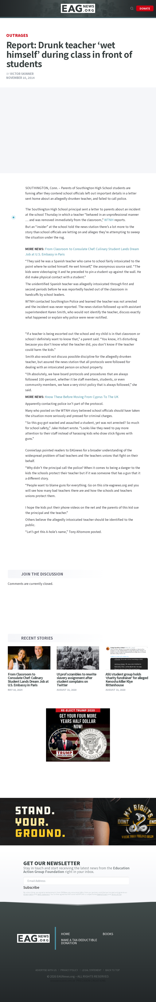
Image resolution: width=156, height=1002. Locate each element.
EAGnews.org (33, 938)
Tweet (11, 191)
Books (108, 933)
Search (131, 8)
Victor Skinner (22, 74)
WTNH (109, 219)
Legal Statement (91, 970)
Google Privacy (102, 894)
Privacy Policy (69, 970)
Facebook (117, 8)
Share (11, 185)
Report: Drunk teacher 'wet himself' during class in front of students (78, 8)
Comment (11, 219)
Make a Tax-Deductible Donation (79, 941)
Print (11, 226)
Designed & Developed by (78, 980)
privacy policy (28, 894)
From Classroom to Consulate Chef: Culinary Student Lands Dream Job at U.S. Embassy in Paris (28, 679)
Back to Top (112, 970)
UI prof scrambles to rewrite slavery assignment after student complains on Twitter (76, 679)
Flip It (11, 212)
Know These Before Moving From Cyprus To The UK (81, 396)
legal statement (43, 894)
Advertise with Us (46, 970)
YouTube (126, 8)
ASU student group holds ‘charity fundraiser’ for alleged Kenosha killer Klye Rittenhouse (127, 679)
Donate (145, 8)
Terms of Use (116, 894)
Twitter (121, 8)
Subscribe (31, 887)
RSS (86, 962)
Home (65, 933)
